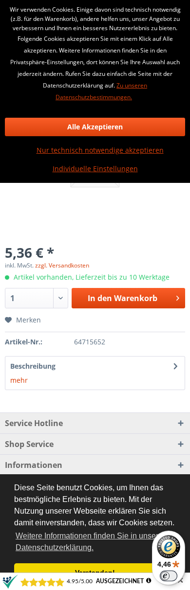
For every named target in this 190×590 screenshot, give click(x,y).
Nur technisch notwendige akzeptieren (100, 150)
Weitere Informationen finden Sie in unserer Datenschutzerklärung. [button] (90, 542)
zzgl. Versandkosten (62, 265)
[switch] (168, 576)
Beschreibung (33, 366)
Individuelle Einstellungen (95, 168)
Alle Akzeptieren (95, 126)
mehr (19, 380)
